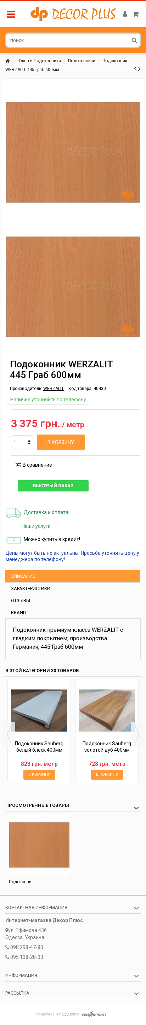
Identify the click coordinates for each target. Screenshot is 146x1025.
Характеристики (30, 588)
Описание (23, 576)
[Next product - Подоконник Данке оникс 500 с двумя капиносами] (139, 68)
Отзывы (20, 600)
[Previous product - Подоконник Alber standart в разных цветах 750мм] (135, 68)
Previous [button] (8, 734)
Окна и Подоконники (40, 60)
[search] (134, 39)
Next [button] (137, 734)
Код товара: (80, 388)
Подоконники (81, 60)
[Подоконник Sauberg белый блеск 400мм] (39, 710)
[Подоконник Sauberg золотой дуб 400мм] (107, 710)
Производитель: (26, 388)
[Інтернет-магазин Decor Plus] (73, 14)
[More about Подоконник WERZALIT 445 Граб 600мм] (39, 845)
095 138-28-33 (26, 957)
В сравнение (37, 465)
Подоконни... (22, 881)
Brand (18, 612)
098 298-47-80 (26, 947)
